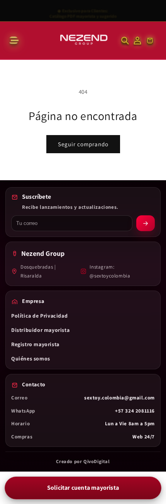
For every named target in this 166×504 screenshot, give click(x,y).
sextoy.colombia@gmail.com (119, 397)
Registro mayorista (35, 344)
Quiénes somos (30, 358)
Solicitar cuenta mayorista (83, 488)
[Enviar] (145, 223)
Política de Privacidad (39, 315)
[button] (13, 40)
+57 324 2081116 (135, 411)
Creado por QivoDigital (83, 461)
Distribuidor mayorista (40, 329)
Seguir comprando (83, 144)
